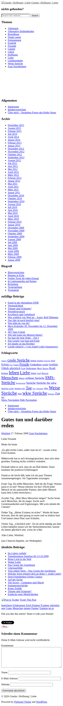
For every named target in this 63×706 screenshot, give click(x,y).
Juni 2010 (13, 210)
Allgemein (13, 28)
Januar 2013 (14, 145)
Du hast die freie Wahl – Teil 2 (23, 337)
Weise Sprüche (15, 63)
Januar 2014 (14, 139)
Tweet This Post (28, 599)
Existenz (45, 605)
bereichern (6, 605)
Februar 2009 (14, 257)
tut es (51, 608)
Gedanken (36, 364)
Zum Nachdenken (17, 66)
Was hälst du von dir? (19, 323)
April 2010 (13, 216)
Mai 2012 (13, 169)
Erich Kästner (33, 605)
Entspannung (14, 40)
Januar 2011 (14, 192)
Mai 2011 (12, 183)
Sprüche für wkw (46, 382)
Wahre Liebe (14, 562)
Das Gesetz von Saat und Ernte (24, 340)
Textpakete (13, 290)
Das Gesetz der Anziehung (21, 565)
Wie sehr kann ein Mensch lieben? (25, 335)
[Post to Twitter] (10, 599)
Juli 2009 (12, 242)
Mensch (45, 373)
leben (14, 372)
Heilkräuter (31, 368)
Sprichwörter (21, 383)
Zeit (57, 393)
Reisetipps (13, 284)
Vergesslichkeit (15, 305)
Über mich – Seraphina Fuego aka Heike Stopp (32, 112)
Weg (46, 388)
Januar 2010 (14, 224)
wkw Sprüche (34, 393)
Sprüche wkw (20, 389)
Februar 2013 (14, 142)
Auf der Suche (15, 579)
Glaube (11, 49)
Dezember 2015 (16, 125)
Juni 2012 (13, 166)
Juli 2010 (12, 207)
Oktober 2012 (15, 154)
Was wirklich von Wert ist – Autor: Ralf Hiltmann (33, 317)
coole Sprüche (18, 360)
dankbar (33, 361)
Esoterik (12, 43)
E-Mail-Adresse (9, 678)
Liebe (11, 57)
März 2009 (13, 254)
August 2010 (14, 204)
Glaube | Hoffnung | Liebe (44, 2)
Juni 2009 (13, 245)
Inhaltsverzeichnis (17, 109)
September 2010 (16, 201)
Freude (24, 364)
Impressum (13, 106)
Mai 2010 (13, 213)
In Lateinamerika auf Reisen (22, 281)
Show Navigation (10, 400)
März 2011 (13, 189)
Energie (47, 361)
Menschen (9, 377)
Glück (11, 51)
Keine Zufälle (15, 588)
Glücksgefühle (15, 568)
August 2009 (14, 239)
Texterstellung (15, 287)
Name (4, 672)
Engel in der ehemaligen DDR (23, 302)
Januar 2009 (14, 260)
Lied (39, 373)
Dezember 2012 (16, 148)
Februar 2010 (14, 221)
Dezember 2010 (16, 195)
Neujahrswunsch (16, 311)
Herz (39, 368)
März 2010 (13, 219)
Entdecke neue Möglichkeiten (23, 594)
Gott (23, 368)
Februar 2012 (14, 178)
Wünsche (51, 394)
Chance (4, 361)
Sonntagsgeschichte (18, 585)
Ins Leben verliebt (17, 553)
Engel (53, 361)
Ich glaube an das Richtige (21, 343)
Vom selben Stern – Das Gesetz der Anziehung (32, 570)
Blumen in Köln (16, 275)
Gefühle (53, 364)
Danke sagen (14, 37)
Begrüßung (13, 34)
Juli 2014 (12, 134)
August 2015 (14, 128)
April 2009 (13, 251)
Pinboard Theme (22, 701)
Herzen (45, 368)
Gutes (9, 608)
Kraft (52, 368)
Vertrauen (39, 389)
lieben (33, 373)
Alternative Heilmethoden (21, 31)
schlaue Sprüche (34, 378)
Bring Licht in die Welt (19, 559)
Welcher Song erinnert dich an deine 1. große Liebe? (34, 573)
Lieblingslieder (15, 60)
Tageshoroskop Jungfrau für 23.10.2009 (28, 556)
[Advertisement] (15, 83)
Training (43, 608)
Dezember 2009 (16, 227)
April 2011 (13, 186)
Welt (20, 394)
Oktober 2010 (15, 198)
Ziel (2, 397)
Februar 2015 (14, 131)
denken (40, 361)
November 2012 (16, 151)
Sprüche (31, 382)
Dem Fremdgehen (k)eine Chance (25, 576)
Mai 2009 (13, 248)
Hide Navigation (28, 400)
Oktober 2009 (15, 233)
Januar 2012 (14, 180)
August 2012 (14, 160)
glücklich (15, 368)
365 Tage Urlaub (16, 332)
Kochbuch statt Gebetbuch (21, 314)
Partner (35, 608)
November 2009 (16, 230)
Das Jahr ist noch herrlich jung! (24, 320)
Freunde (12, 46)
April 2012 (13, 172)
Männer (22, 378)
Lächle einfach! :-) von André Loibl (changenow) (33, 346)
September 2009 (16, 236)
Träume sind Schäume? (20, 308)
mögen (27, 608)
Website (5, 684)
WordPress (41, 701)
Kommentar (7, 645)
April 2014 (13, 137)
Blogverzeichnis (16, 272)
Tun (34, 389)
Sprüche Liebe (7, 388)
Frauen (16, 365)
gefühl (45, 364)
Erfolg (5, 364)
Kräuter (4, 373)
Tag (29, 388)
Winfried (5, 433)
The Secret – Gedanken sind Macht (26, 582)
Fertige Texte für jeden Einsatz (23, 278)
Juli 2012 (12, 163)
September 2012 (16, 157)
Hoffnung (13, 54)
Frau (11, 365)
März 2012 (13, 175)
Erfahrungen (19, 605)
